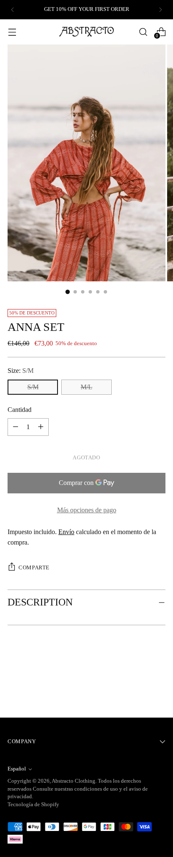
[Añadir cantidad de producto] (15, 427)
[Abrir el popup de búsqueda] (143, 31)
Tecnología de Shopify (33, 804)
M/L (86, 386)
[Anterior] (12, 9)
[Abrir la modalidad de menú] (12, 31)
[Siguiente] (160, 9)
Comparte (34, 568)
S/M (33, 386)
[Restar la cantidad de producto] (40, 427)
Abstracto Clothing (73, 781)
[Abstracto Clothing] (86, 32)
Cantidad (19, 409)
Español (17, 769)
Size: (21, 370)
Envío (66, 531)
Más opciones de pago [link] (86, 510)
